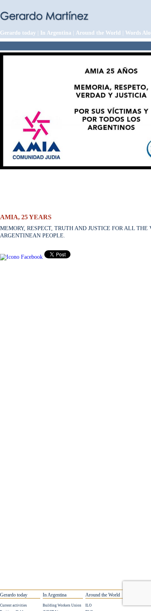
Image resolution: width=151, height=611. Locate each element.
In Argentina (55, 33)
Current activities (13, 605)
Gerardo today (18, 33)
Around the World (98, 33)
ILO (88, 605)
